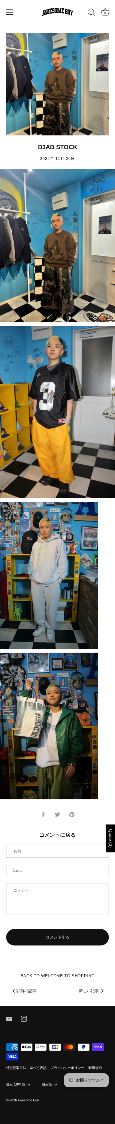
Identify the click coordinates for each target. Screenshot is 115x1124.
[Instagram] (24, 1018)
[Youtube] (9, 1018)
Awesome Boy (28, 1100)
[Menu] (10, 12)
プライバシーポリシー (67, 1068)
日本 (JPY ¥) (15, 1084)
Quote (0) (110, 838)
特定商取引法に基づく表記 (26, 1068)
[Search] (91, 13)
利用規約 (95, 1068)
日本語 (47, 1084)
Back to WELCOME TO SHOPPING (58, 976)
